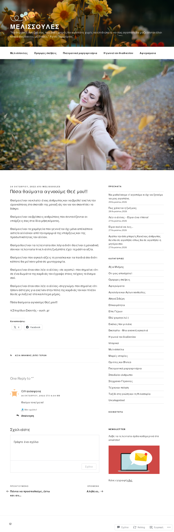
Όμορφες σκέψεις (45, 53)
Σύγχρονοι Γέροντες (121, 381)
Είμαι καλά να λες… (121, 226)
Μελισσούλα (116, 349)
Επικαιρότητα (117, 305)
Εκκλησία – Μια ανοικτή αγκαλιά (128, 330)
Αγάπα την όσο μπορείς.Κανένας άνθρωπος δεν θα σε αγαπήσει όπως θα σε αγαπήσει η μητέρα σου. (135, 240)
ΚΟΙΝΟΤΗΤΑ (116, 412)
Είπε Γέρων (40, 355)
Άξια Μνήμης (23, 355)
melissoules (51, 186)
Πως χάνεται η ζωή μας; (123, 207)
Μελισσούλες (34, 26)
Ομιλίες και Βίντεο (120, 362)
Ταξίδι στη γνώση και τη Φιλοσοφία (130, 393)
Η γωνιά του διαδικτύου (118, 53)
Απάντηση (27, 415)
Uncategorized (117, 400)
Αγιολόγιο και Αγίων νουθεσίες (127, 292)
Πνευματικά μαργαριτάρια (80, 53)
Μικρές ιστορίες (118, 355)
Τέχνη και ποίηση (119, 387)
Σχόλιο (89, 466)
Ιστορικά (114, 343)
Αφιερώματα (148, 53)
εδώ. (130, 480)
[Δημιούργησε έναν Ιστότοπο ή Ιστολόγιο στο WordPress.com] (10, 523)
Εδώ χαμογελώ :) (119, 317)
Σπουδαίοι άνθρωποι (121, 374)
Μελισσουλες (19, 53)
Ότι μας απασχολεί (120, 273)
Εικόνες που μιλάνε (120, 324)
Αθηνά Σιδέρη (117, 298)
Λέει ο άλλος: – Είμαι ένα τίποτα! (128, 217)
